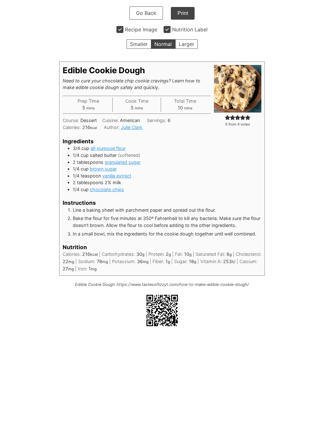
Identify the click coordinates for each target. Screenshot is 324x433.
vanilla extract (116, 175)
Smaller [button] (139, 44)
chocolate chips (107, 189)
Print (183, 13)
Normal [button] (163, 44)
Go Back (146, 13)
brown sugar (103, 168)
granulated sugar (122, 162)
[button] (227, 117)
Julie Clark (131, 127)
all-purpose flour (108, 148)
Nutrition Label (190, 29)
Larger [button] (186, 44)
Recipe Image (141, 29)
